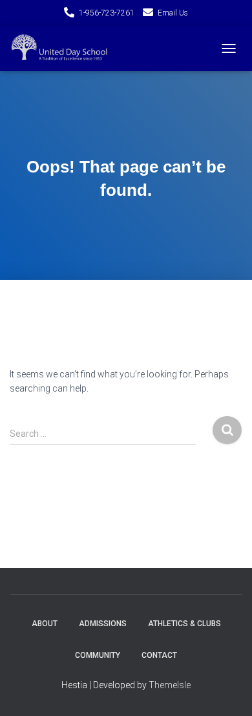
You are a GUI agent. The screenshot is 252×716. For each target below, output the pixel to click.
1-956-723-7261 (106, 12)
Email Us (173, 12)
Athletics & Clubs (184, 623)
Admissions (103, 623)
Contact (159, 655)
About (45, 623)
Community (97, 655)
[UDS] (65, 48)
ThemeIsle (170, 685)
